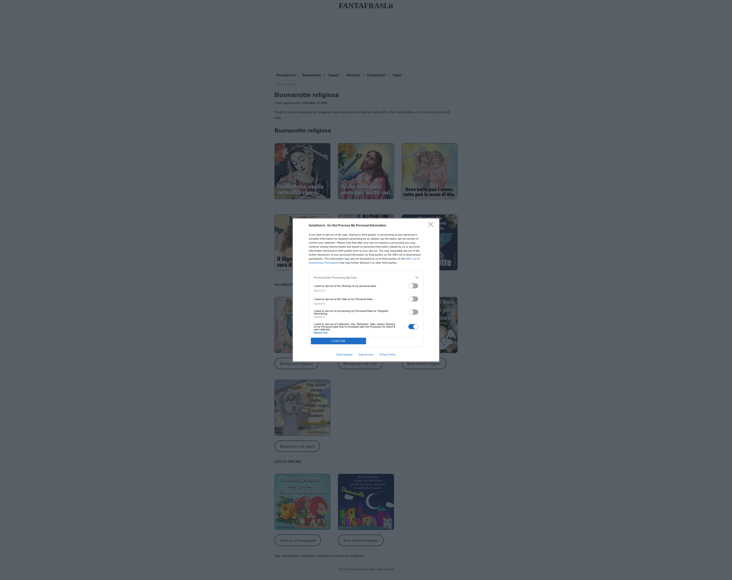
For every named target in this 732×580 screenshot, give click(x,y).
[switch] (413, 285)
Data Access (366, 354)
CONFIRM (338, 341)
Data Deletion (344, 354)
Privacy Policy (387, 354)
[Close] (432, 225)
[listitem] (366, 277)
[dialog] (366, 290)
